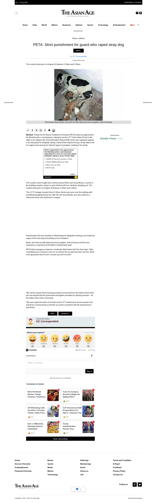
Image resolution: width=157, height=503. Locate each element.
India (35, 25)
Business (66, 25)
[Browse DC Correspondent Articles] (30, 321)
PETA (53, 313)
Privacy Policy (119, 471)
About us (84, 471)
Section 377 (65, 313)
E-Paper (116, 464)
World (44, 25)
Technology (103, 25)
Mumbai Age (85, 464)
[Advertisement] (60, 216)
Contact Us (118, 475)
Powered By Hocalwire (135, 498)
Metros (55, 25)
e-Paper (126, 2)
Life (81, 475)
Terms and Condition (122, 460)
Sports (90, 25)
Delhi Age (84, 460)
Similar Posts (108, 138)
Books (50, 460)
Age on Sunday (135, 2)
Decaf (82, 467)
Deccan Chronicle (22, 464)
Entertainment (119, 25)
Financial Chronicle (23, 471)
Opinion (79, 25)
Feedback (117, 467)
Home (25, 25)
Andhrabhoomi (21, 467)
